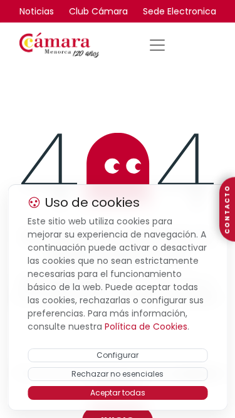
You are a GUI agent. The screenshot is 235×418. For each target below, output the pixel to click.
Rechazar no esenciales (117, 373)
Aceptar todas (117, 392)
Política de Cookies (146, 326)
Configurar (117, 355)
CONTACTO (227, 209)
